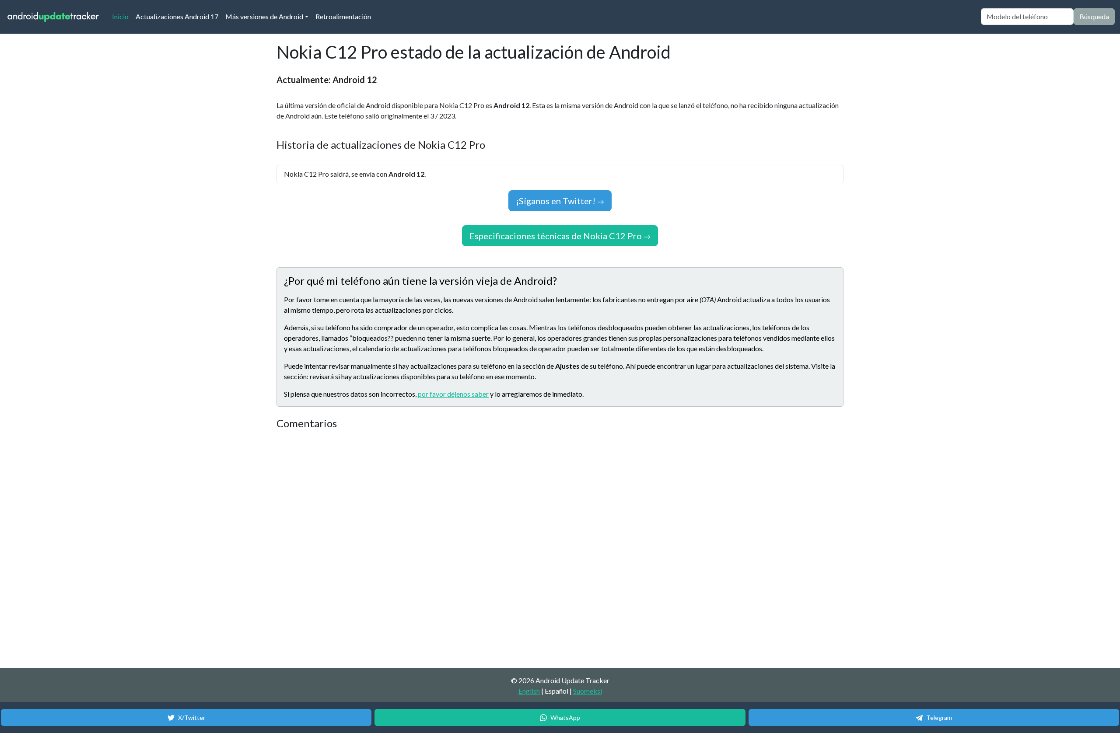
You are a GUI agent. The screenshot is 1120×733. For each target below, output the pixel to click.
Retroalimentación (343, 16)
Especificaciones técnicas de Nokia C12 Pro (556, 235)
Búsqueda (1094, 16)
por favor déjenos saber (453, 394)
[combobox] (1027, 16)
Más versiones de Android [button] (264, 16)
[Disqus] (440, 549)
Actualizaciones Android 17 (177, 16)
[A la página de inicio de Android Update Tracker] (53, 17)
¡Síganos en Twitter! (556, 200)
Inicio (122, 16)
